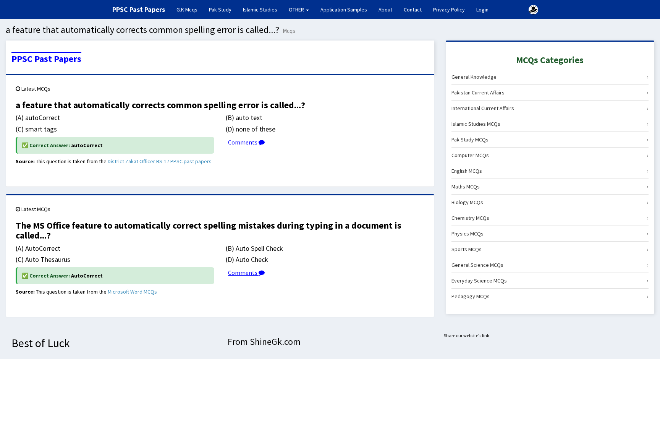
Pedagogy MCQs (550, 296)
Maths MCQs (550, 186)
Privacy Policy (449, 9)
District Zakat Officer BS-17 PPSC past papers (160, 161)
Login (482, 9)
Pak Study (220, 9)
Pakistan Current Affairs (550, 92)
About (385, 9)
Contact (413, 9)
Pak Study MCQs (550, 139)
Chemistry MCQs (550, 217)
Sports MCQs (550, 249)
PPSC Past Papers (46, 59)
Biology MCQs (550, 202)
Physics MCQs (550, 233)
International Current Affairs (550, 108)
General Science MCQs (550, 264)
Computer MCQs (550, 155)
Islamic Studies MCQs (550, 123)
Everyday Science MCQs (550, 280)
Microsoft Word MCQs (132, 291)
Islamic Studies (260, 9)
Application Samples (343, 9)
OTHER (297, 9)
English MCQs (550, 170)
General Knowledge (550, 76)
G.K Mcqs (189, 9)
